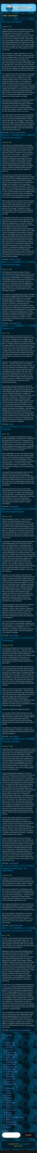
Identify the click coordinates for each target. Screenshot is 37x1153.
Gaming (11, 1030)
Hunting (8, 1098)
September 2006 (11, 1072)
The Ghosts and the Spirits (13, 512)
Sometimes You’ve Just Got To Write (16, 931)
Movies (8, 1100)
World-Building (26, 1030)
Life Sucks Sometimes (11, 741)
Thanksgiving (7, 640)
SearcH (5, 1131)
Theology (16, 635)
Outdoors (9, 1105)
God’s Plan (6, 429)
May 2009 (9, 1059)
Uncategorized (11, 1122)
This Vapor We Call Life (11, 22)
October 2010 (10, 1045)
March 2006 (10, 1076)
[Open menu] (3, 1038)
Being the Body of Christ (12, 138)
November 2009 (11, 1055)
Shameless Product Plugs (15, 925)
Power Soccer (6, 986)
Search (28, 1135)
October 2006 (10, 1069)
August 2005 (10, 1081)
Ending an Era (8, 328)
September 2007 (11, 1067)
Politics (8, 1107)
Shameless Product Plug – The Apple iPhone (14, 869)
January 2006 (10, 1079)
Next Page (9, 1035)
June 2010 (9, 1047)
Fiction (11, 635)
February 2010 (11, 1052)
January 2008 (10, 1064)
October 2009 (10, 1057)
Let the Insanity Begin (11, 265)
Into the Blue (23, 1144)
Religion (23, 132)
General (18, 132)
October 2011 (10, 1042)
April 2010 (9, 1050)
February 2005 (11, 1084)
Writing (19, 323)
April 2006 (9, 1074)
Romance (16, 863)
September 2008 (11, 1062)
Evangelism (12, 132)
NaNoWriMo (12, 323)
